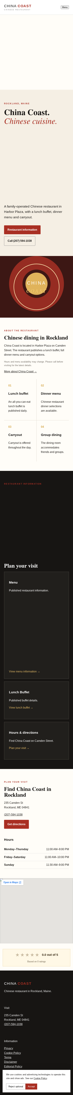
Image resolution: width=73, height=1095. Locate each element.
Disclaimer (10, 1061)
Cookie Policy (12, 1053)
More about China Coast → (20, 371)
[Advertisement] (36, 51)
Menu (65, 7)
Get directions (16, 824)
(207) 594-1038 (13, 814)
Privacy (8, 1048)
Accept (31, 1086)
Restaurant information (22, 229)
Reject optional (15, 1086)
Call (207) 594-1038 (20, 240)
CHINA (18, 7)
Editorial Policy (13, 1066)
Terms (7, 1057)
